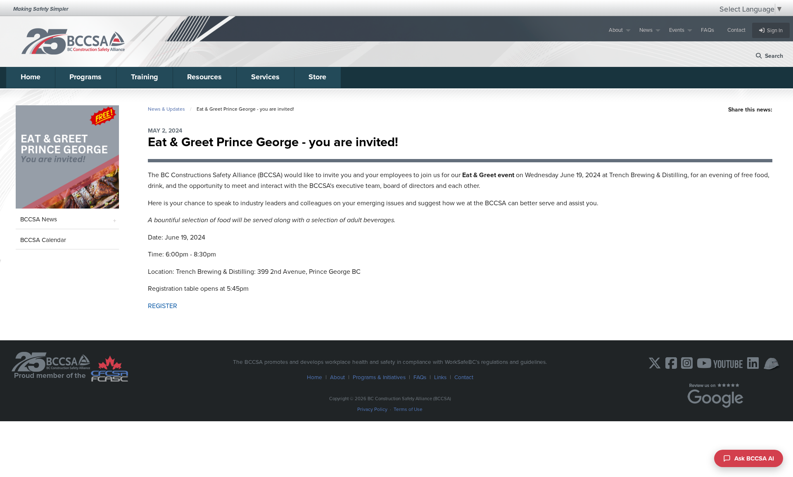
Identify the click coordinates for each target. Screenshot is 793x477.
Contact (736, 30)
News (646, 30)
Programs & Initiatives (379, 377)
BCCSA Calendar (43, 239)
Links (440, 377)
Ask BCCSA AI (754, 458)
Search (772, 56)
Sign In (774, 30)
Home (30, 76)
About (616, 30)
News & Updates (166, 109)
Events (676, 30)
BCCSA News (38, 219)
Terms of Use (408, 409)
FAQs (707, 30)
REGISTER (162, 306)
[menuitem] (617, 30)
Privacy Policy (372, 409)
